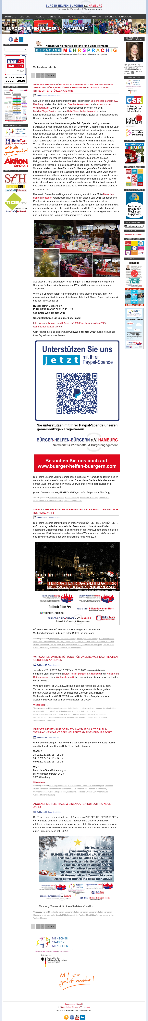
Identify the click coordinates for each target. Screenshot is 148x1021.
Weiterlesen (40, 705)
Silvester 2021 (72, 915)
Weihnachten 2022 (40, 648)
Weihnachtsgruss (75, 648)
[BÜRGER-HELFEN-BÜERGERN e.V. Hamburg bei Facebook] (11, 39)
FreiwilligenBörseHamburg (87, 639)
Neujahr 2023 (75, 645)
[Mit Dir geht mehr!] (15, 157)
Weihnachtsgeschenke (73, 501)
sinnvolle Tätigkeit (79, 714)
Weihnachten (104, 498)
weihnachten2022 (40, 717)
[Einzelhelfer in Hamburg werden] (134, 305)
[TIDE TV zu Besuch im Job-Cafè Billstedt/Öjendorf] (15, 213)
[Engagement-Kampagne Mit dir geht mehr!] (76, 980)
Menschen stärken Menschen (93, 642)
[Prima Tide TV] (15, 192)
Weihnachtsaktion (56, 501)
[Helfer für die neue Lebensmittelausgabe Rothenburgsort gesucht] (15, 144)
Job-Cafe (59, 642)
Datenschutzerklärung (118, 17)
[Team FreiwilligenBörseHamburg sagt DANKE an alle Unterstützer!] (134, 186)
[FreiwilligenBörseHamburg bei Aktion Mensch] (16, 167)
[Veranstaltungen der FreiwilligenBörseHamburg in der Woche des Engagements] (134, 218)
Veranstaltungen (78, 17)
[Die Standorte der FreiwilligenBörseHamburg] (134, 255)
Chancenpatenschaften (58, 708)
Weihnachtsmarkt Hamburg (44, 720)
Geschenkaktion (109, 708)
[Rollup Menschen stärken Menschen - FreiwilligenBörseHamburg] (134, 348)
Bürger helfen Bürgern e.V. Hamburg (82, 673)
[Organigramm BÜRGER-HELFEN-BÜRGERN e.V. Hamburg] (15, 121)
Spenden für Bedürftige (89, 498)
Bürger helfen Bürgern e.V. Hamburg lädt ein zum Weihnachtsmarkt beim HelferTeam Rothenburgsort (72, 731)
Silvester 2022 (108, 645)
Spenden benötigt (72, 498)
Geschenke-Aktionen (78, 104)
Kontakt (96, 17)
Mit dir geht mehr (63, 645)
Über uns (25, 17)
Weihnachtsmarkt (65, 677)
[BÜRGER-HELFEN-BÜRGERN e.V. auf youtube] (16, 39)
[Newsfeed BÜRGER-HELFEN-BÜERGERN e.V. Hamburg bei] (66, 1017)
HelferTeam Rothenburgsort (81, 111)
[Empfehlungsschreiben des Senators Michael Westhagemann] (134, 61)
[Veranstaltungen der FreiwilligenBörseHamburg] (134, 163)
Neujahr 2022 (61, 915)
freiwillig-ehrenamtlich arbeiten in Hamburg (85, 708)
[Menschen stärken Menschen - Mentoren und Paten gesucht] (53, 967)
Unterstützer (56, 17)
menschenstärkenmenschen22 (45, 714)
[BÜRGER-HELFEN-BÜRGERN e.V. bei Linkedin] (21, 39)
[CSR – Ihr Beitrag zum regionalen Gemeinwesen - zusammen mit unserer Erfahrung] (134, 113)
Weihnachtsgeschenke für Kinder (80, 717)
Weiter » (50, 75)
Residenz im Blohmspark (92, 645)
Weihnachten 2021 (86, 915)
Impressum (70, 1004)
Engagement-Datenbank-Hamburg (62, 639)
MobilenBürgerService (44, 111)
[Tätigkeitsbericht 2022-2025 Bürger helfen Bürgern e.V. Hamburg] (15, 83)
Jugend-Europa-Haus (72, 642)
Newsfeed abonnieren (133, 234)
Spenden (91, 714)
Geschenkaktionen (56, 498)
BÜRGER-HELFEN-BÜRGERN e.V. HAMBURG (46, 28)
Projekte (39, 17)
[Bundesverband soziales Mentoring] (134, 137)
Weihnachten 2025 (40, 501)
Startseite (10, 17)
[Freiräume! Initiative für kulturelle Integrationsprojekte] (134, 127)
